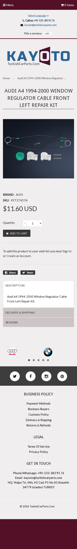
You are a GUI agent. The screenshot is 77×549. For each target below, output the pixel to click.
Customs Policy (38, 414)
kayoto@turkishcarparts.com (40, 25)
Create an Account (19, 256)
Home (6, 78)
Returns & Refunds (38, 425)
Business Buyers (38, 409)
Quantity (9, 222)
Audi (19, 194)
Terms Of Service (38, 446)
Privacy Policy (38, 452)
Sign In (67, 251)
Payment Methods (38, 403)
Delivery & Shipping (39, 420)
